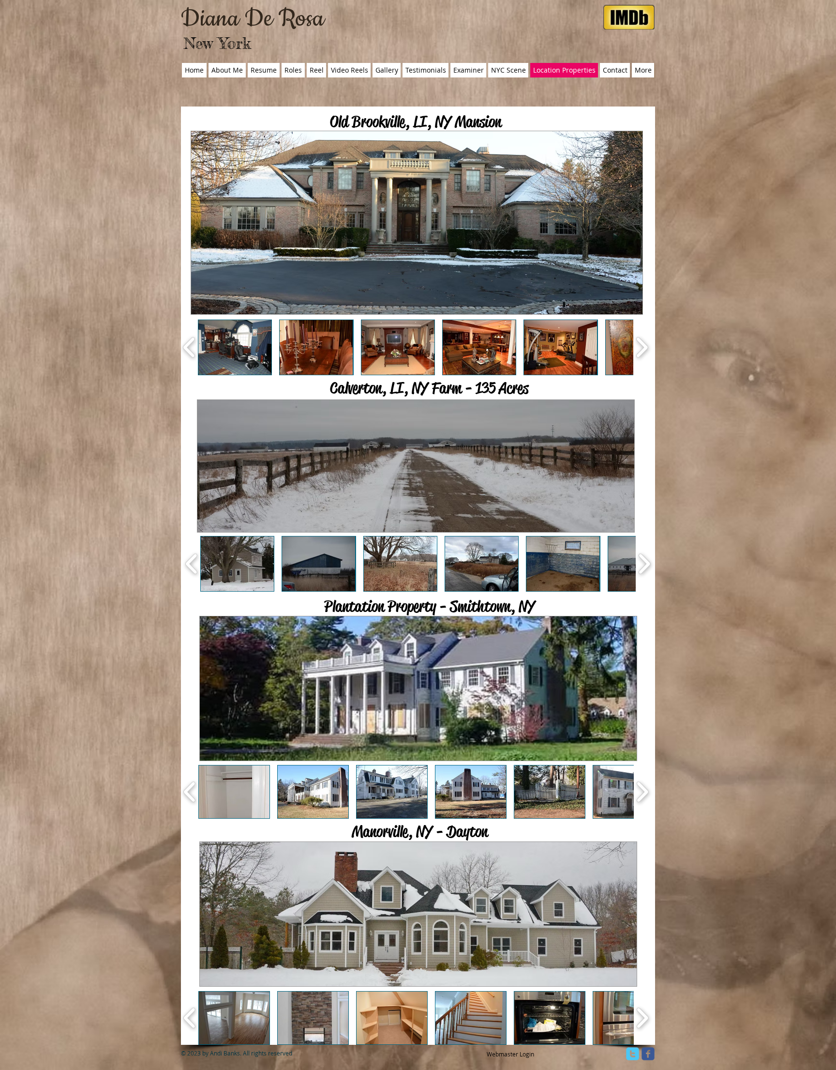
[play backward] (189, 347)
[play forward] (642, 347)
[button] (235, 347)
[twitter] (632, 1053)
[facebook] (648, 1053)
